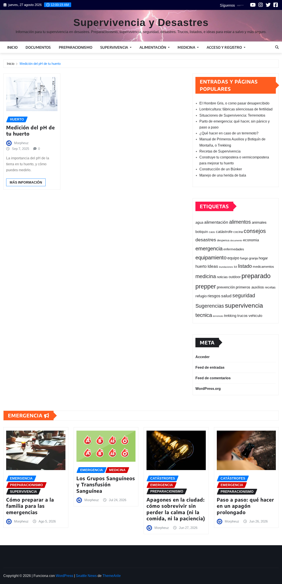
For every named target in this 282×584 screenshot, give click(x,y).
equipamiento (210, 257)
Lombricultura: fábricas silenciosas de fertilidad (236, 109)
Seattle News (86, 576)
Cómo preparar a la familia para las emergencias (30, 506)
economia (251, 240)
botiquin (201, 232)
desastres (205, 239)
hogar (263, 258)
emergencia (209, 248)
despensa (223, 240)
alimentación (216, 222)
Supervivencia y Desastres (141, 22)
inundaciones (226, 267)
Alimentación (153, 47)
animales (259, 222)
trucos (242, 316)
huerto (201, 266)
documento (236, 240)
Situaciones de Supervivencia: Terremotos (232, 115)
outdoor (235, 277)
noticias (222, 277)
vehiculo (255, 316)
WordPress (64, 576)
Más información (26, 182)
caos (212, 232)
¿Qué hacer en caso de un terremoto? (228, 133)
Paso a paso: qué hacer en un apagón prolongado (245, 506)
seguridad (243, 295)
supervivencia (244, 305)
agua (199, 222)
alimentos (240, 222)
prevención (226, 287)
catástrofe (224, 232)
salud (226, 296)
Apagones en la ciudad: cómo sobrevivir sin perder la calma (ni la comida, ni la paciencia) (176, 509)
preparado (256, 275)
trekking (230, 316)
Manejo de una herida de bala (222, 175)
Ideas (213, 266)
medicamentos (263, 266)
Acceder (202, 357)
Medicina (187, 47)
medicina (205, 276)
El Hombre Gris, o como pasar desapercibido (234, 103)
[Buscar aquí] (277, 47)
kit (235, 266)
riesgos (214, 296)
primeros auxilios (250, 287)
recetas (270, 287)
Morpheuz (21, 143)
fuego (244, 258)
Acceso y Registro (225, 47)
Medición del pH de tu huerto (40, 63)
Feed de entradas (209, 367)
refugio (201, 296)
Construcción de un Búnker (220, 169)
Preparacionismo (75, 47)
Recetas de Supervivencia (220, 151)
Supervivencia (114, 47)
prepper (205, 286)
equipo (233, 258)
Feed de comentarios (213, 378)
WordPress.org (208, 389)
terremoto (218, 316)
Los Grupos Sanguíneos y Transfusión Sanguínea (105, 484)
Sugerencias (209, 306)
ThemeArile (111, 576)
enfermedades (233, 249)
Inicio (12, 47)
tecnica (203, 315)
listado (245, 266)
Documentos (38, 47)
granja (253, 258)
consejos (255, 231)
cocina (238, 232)
